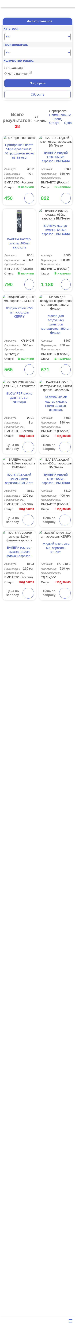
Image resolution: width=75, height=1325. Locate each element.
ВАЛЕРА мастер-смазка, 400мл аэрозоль (19, 243)
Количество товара (18, 60)
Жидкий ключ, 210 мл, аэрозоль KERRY (56, 548)
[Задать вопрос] (48, 1321)
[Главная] (4, 1321)
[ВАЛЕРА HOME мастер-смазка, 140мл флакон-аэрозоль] (55, 386)
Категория (11, 28)
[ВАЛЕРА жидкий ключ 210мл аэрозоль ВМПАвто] (19, 463)
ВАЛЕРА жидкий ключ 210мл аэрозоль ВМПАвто (19, 479)
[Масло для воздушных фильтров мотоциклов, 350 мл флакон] (55, 303)
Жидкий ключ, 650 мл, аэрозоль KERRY (19, 312)
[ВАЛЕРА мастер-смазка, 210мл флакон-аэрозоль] (19, 536)
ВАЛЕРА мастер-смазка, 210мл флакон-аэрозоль (19, 552)
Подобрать (38, 83)
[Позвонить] (4, 4)
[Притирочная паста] (19, 138)
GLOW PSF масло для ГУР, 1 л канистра (19, 398)
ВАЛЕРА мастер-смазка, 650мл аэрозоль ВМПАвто (56, 230)
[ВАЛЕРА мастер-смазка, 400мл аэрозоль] (19, 221)
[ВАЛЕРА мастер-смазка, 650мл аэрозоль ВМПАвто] (55, 214)
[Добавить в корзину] (29, 198)
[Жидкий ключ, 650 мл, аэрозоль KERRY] (19, 299)
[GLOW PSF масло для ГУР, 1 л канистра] (19, 384)
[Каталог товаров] (26, 1321)
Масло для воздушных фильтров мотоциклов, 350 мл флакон (55, 324)
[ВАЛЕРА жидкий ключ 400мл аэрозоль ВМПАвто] (55, 463)
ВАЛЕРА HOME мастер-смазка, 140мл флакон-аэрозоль (56, 403)
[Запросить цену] (28, 447)
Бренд (57, 119)
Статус (54, 123)
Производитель (15, 44)
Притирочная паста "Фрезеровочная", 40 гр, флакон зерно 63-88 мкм (19, 151)
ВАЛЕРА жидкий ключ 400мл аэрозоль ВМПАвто (56, 479)
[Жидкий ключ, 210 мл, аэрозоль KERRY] (55, 534)
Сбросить (37, 94)
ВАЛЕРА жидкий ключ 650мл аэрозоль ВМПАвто (56, 157)
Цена (67, 123)
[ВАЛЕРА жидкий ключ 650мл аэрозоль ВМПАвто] (55, 141)
